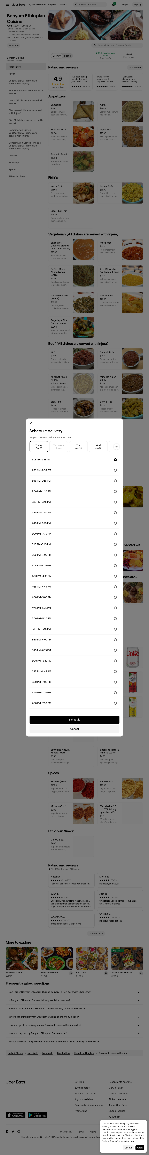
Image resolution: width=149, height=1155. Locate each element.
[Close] (30, 423)
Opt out (128, 1148)
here (132, 1141)
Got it (140, 1148)
